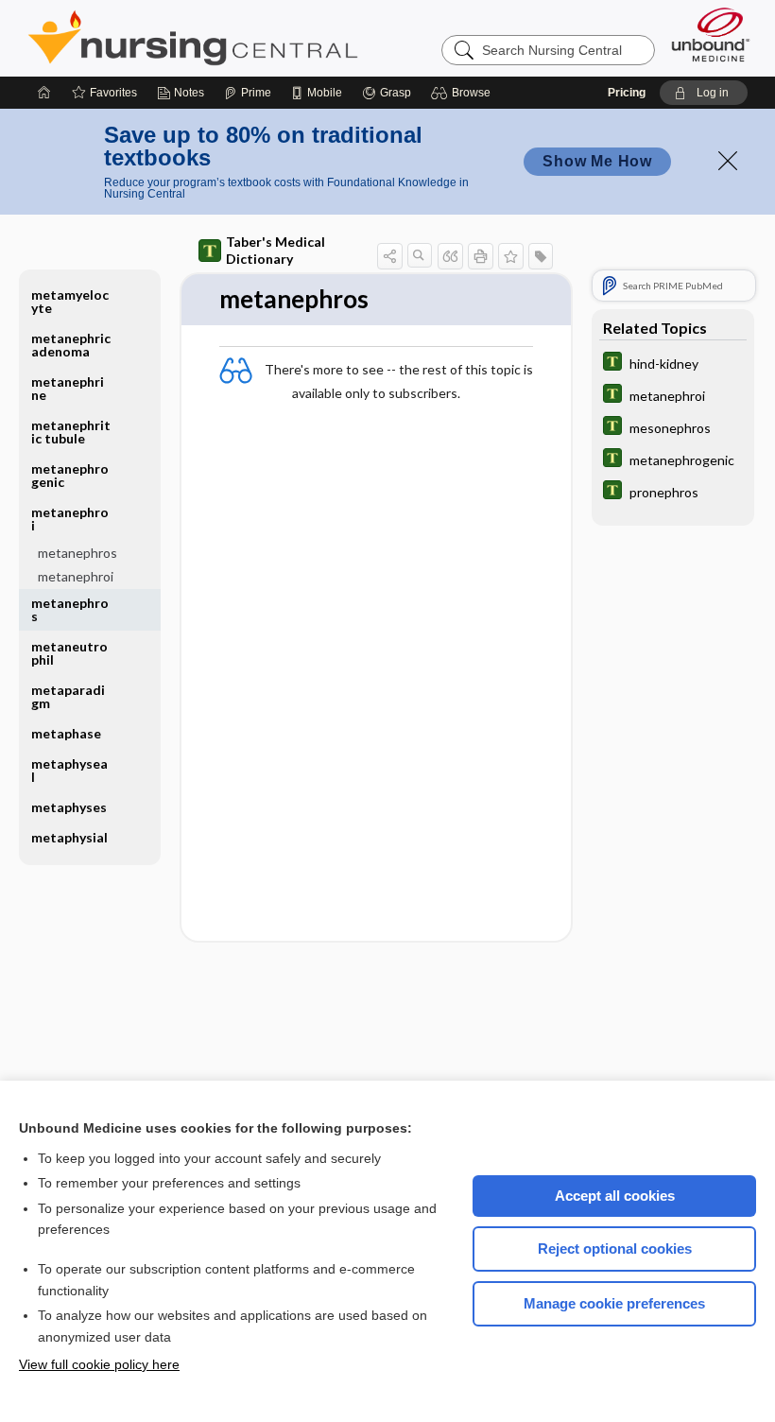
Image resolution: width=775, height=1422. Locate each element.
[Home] (44, 93)
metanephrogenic (70, 475)
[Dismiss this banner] (727, 160)
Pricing (627, 92)
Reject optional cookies (615, 1248)
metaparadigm (68, 696)
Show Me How (597, 161)
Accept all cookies (615, 1196)
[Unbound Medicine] (710, 34)
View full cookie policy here (99, 1364)
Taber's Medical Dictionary (275, 250)
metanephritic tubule (71, 431)
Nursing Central (263, 37)
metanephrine (67, 388)
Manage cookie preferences (614, 1303)
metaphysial (69, 837)
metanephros (77, 553)
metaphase (66, 733)
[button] (463, 93)
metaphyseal (69, 770)
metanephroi (75, 576)
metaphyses (69, 807)
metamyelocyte (70, 301)
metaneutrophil (69, 653)
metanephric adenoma (71, 344)
